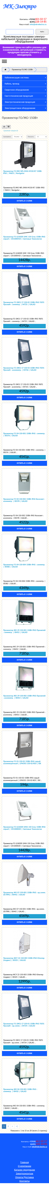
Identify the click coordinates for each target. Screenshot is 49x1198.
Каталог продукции (24, 1170)
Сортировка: (7, 137)
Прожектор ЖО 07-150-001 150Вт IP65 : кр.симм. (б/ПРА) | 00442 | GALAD (24, 894)
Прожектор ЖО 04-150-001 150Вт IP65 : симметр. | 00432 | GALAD (20, 1090)
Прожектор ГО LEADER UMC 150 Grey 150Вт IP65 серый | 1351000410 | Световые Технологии (24, 238)
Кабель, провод (12, 84)
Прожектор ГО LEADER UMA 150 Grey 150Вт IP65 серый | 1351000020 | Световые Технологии (24, 828)
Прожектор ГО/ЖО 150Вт (22, 70)
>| (17, 1126)
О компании (24, 1166)
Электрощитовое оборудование (20, 108)
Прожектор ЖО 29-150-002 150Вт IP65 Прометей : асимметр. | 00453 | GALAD (24, 697)
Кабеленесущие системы (17, 77)
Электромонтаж (24, 1173)
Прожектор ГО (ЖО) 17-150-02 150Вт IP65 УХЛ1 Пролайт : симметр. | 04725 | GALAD (23, 303)
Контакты (24, 1181)
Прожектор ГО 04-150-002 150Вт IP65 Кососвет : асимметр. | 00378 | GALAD (24, 500)
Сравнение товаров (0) (11, 131)
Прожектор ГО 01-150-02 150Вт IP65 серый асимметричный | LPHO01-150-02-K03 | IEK (22, 763)
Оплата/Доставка (24, 1177)
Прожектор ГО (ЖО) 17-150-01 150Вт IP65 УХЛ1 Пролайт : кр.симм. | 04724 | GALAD (23, 1025)
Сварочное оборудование (17, 90)
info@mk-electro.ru (38, 25)
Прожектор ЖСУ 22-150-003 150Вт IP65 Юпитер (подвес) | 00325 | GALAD (23, 959)
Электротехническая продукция (20, 102)
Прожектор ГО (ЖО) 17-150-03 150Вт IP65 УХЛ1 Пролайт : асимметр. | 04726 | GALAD (23, 369)
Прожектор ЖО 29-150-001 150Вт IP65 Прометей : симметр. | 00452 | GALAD (24, 631)
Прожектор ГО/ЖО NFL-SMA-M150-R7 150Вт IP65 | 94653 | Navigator (22, 172)
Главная (24, 1162)
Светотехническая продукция (19, 96)
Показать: (31, 137)
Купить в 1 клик (24, 201)
